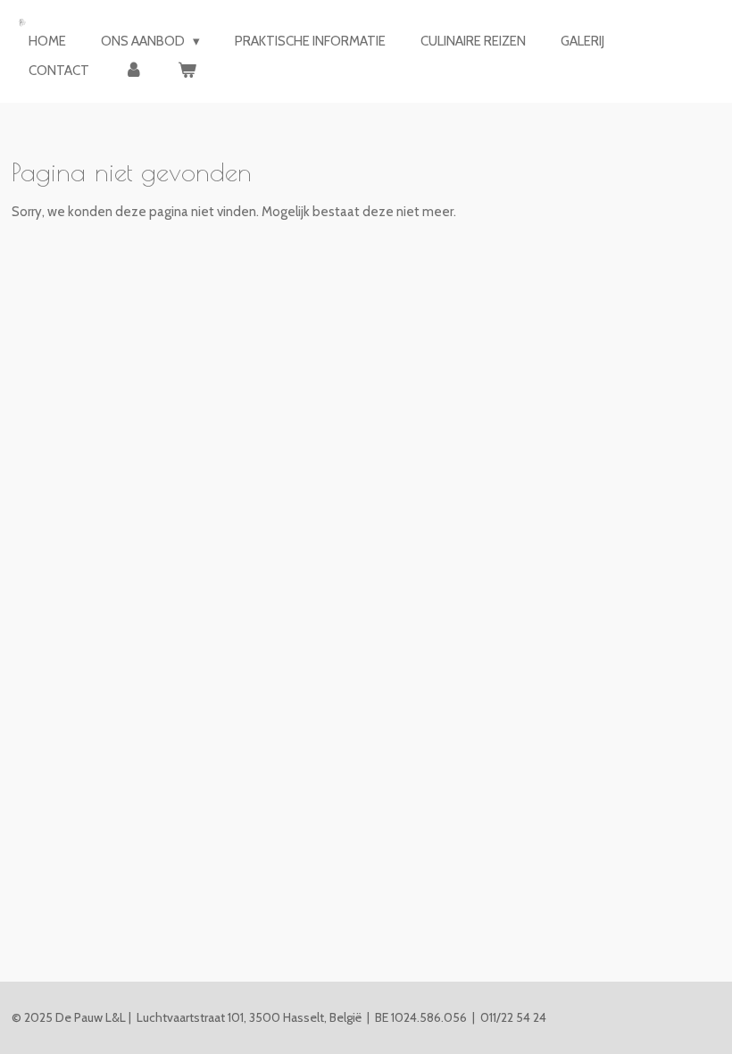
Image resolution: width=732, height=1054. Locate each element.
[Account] (133, 71)
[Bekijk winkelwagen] (187, 71)
